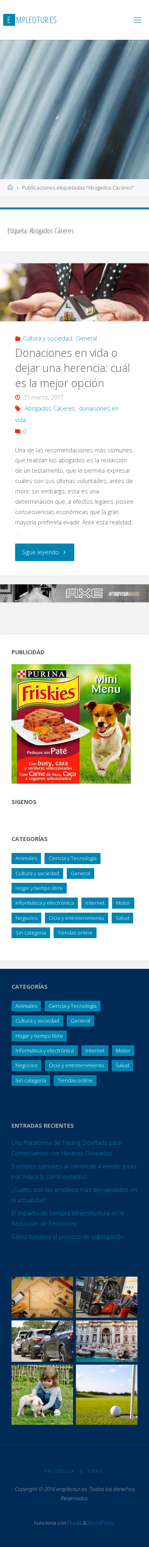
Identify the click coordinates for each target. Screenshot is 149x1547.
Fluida (73, 1522)
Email (96, 1471)
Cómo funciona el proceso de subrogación (68, 1236)
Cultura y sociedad (47, 338)
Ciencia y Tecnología (72, 858)
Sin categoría (30, 932)
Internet (94, 902)
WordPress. (101, 1522)
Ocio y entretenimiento (76, 917)
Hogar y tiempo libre (39, 888)
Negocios (26, 917)
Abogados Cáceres (50, 408)
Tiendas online (75, 932)
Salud (122, 917)
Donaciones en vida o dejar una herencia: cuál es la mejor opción (72, 367)
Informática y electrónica (44, 902)
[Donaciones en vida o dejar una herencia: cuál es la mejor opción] (74, 292)
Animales (26, 858)
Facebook (60, 1471)
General (86, 338)
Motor (123, 902)
